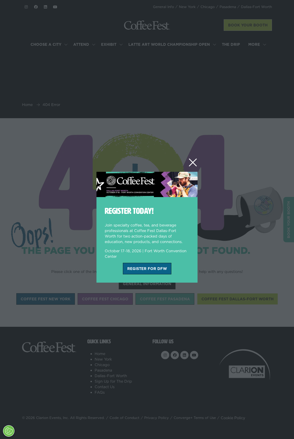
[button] (193, 162)
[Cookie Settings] (8, 431)
